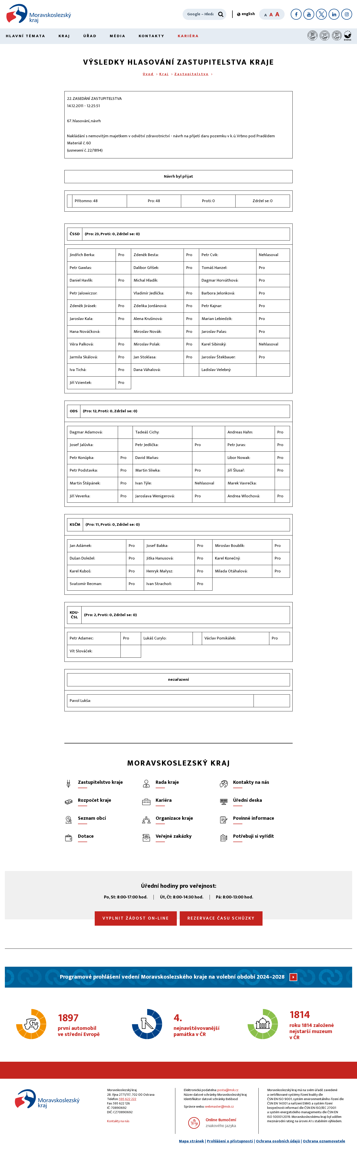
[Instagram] (346, 14)
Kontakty (152, 36)
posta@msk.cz (227, 1090)
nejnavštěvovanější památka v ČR (197, 1025)
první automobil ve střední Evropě (79, 1025)
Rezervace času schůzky (221, 918)
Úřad (90, 36)
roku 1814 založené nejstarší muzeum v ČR (311, 1025)
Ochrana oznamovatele (324, 1141)
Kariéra (188, 36)
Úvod (148, 74)
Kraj (64, 36)
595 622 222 (127, 1099)
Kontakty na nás (118, 1121)
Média (118, 36)
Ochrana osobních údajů (278, 1141)
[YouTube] (308, 14)
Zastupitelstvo (191, 74)
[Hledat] (220, 14)
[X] (321, 14)
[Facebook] (296, 14)
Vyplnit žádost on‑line (135, 918)
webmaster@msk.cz (219, 1106)
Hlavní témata (25, 36)
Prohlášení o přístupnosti (230, 1141)
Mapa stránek (191, 1141)
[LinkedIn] (334, 14)
